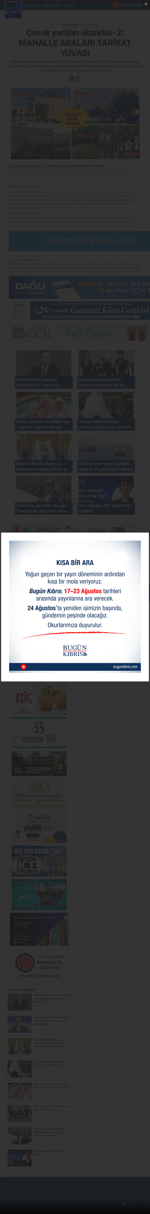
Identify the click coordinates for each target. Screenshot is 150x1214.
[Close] (146, 4)
